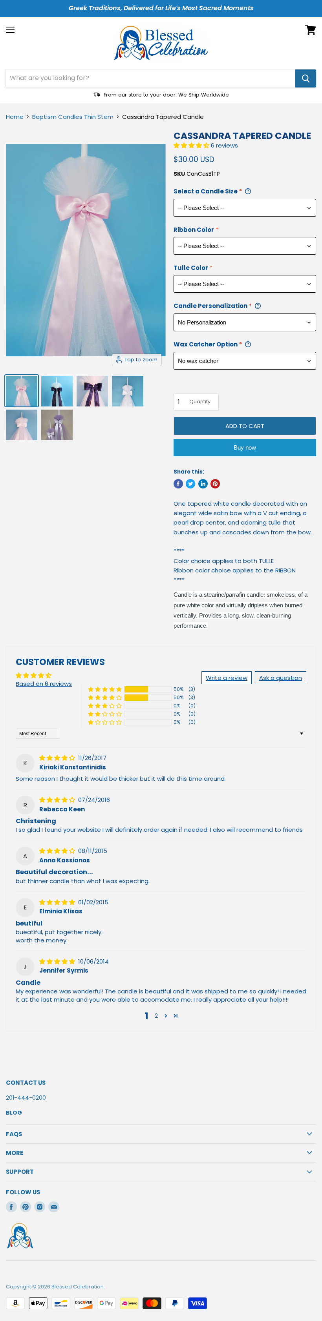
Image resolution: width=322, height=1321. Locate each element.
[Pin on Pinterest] (215, 483)
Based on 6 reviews (44, 684)
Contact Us (26, 1083)
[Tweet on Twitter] (190, 483)
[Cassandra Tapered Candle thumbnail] (21, 390)
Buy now (245, 447)
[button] (192, 145)
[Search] (305, 78)
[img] (58, 758)
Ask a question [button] (280, 678)
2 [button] (156, 1015)
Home (15, 116)
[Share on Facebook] (178, 483)
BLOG (14, 1113)
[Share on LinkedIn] (203, 483)
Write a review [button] (226, 678)
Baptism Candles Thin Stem (72, 116)
